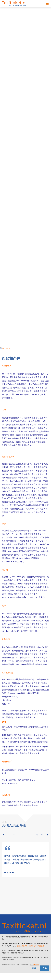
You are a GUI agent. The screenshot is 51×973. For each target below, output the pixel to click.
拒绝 (34, 968)
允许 (45, 968)
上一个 (11, 835)
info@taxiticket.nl (23, 558)
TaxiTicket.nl (7, 373)
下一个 (40, 835)
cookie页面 (35, 964)
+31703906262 (8, 561)
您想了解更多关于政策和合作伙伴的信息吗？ (32, 946)
